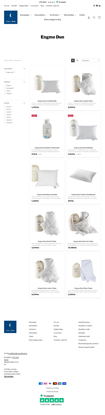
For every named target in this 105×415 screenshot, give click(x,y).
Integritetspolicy (84, 322)
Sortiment (54, 15)
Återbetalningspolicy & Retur (88, 344)
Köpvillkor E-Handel (85, 326)
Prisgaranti (82, 340)
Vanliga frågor (24, 6)
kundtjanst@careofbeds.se (17, 353)
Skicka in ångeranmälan (86, 347)
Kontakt (14, 6)
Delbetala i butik (84, 336)
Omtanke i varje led (52, 6)
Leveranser (35, 6)
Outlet (82, 15)
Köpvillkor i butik (84, 329)
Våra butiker (69, 15)
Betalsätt (81, 333)
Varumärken (39, 15)
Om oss (6, 6)
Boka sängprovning (52, 19)
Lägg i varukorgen (47, 96)
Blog (42, 6)
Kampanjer (25, 15)
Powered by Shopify (52, 391)
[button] (73, 60)
